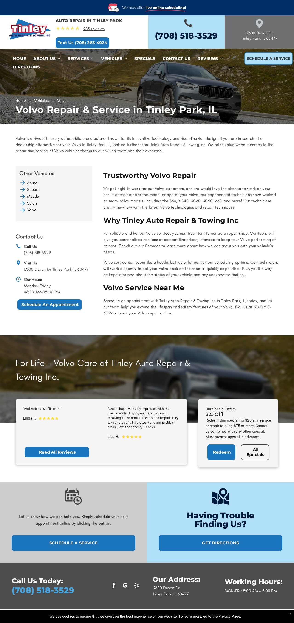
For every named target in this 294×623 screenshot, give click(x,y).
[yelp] (136, 586)
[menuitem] (19, 59)
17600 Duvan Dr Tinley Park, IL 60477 (56, 269)
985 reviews (94, 28)
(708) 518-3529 (37, 252)
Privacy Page (229, 616)
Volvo (32, 209)
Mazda (33, 196)
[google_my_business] (125, 586)
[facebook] (114, 586)
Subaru (33, 189)
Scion (32, 203)
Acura (32, 182)
